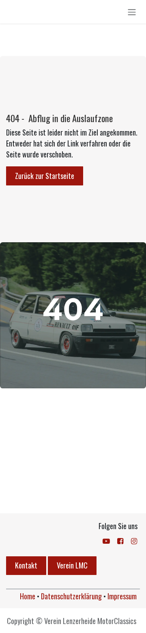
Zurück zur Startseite (44, 175)
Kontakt (26, 565)
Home (27, 596)
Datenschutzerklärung (71, 596)
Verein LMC (72, 565)
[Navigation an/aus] (132, 11)
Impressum (122, 596)
